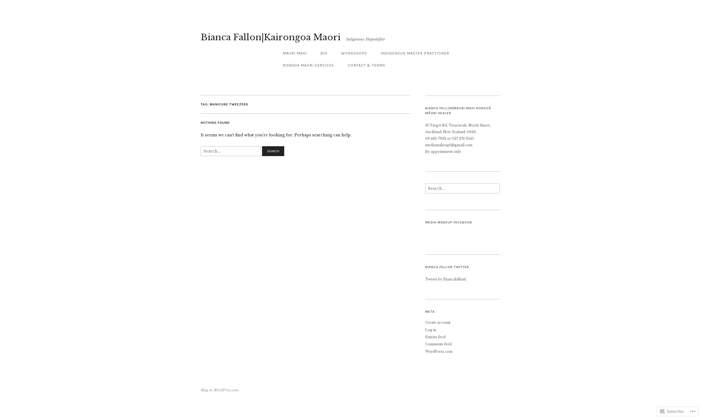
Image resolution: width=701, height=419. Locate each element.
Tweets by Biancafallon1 (445, 279)
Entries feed (435, 337)
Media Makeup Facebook (448, 222)
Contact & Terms (366, 65)
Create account (437, 322)
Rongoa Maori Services (308, 65)
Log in (430, 330)
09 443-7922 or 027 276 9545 (449, 138)
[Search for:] (231, 150)
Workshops (354, 53)
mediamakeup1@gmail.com (448, 145)
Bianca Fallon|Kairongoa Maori (271, 37)
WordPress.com (438, 351)
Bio (323, 53)
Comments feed (438, 344)
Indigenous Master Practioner (415, 53)
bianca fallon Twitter (447, 267)
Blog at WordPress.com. (220, 390)
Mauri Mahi (295, 53)
